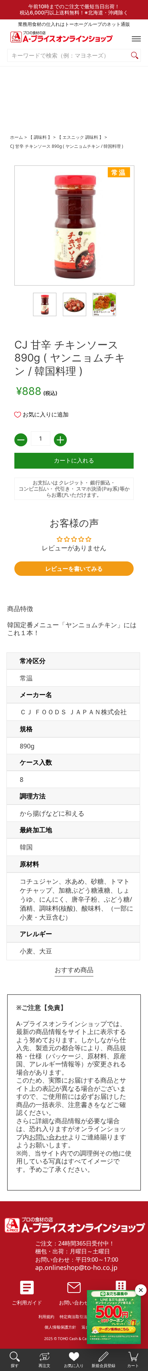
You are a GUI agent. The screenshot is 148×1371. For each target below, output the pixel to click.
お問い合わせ (48, 1137)
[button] (135, 39)
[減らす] (20, 439)
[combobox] (68, 55)
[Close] (141, 1290)
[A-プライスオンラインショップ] (74, 39)
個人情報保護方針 (60, 1327)
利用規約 (46, 1316)
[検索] (134, 55)
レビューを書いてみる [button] (74, 568)
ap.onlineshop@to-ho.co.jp (76, 1267)
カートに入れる (74, 460)
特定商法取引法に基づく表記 (85, 1316)
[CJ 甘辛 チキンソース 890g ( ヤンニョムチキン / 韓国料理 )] (44, 304)
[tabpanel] (74, 784)
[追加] (60, 439)
